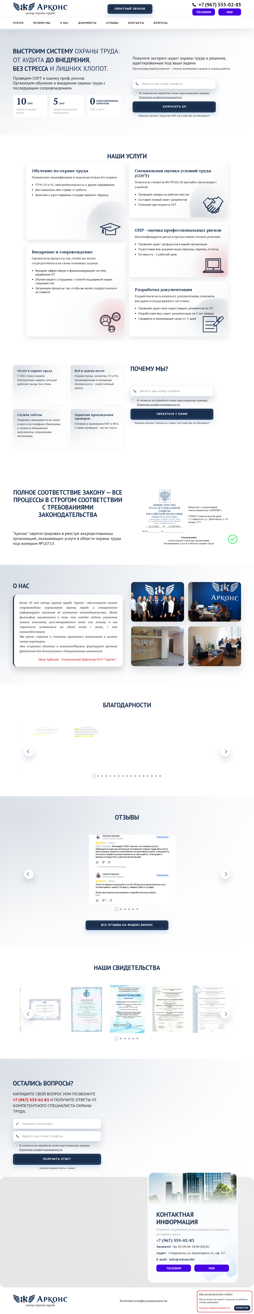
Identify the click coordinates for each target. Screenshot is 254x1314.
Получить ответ (57, 1159)
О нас (64, 23)
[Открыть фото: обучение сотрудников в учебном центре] (157, 646)
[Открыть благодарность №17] (45, 747)
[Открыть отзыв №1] (132, 869)
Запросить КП (174, 106)
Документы (87, 23)
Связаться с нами (171, 414)
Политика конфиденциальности (160, 97)
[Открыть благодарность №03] (209, 747)
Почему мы (41, 23)
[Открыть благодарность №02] (168, 746)
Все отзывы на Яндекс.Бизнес (127, 925)
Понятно (242, 1307)
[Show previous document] (29, 1014)
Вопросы (161, 23)
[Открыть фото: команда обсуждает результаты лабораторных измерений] (157, 602)
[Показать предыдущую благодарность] (29, 751)
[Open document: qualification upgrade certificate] (127, 1009)
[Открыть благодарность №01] (127, 746)
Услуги (18, 23)
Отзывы (112, 23)
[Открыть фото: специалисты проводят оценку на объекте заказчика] (214, 602)
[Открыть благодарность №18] (86, 746)
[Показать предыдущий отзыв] (29, 874)
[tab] (94, 776)
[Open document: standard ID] (86, 1009)
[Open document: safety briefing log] (209, 1009)
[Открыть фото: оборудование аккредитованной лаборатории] (214, 646)
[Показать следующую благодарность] (225, 751)
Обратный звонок (130, 9)
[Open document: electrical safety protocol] (168, 1009)
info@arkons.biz (182, 1259)
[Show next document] (225, 1014)
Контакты (136, 23)
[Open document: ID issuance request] (45, 1009)
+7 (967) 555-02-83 (31, 1099)
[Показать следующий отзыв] (225, 874)
